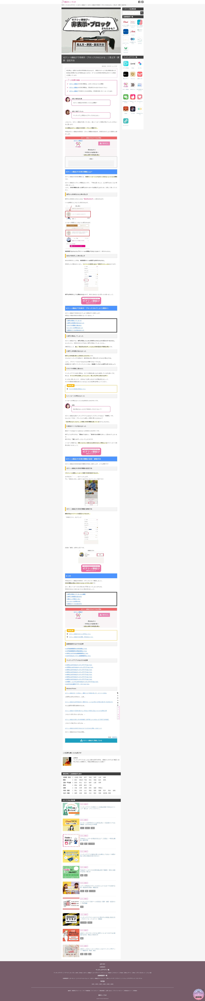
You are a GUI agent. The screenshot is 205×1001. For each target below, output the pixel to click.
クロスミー (116, 972)
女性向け (89, 922)
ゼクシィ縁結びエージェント (140, 26)
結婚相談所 (102, 967)
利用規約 (135, 990)
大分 (90, 793)
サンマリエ (139, 978)
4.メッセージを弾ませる (73, 601)
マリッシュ (104, 972)
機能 (82, 843)
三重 (90, 785)
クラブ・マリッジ (126, 44)
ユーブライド (96, 972)
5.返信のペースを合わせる (74, 603)
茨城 (95, 780)
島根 (90, 790)
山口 (85, 790)
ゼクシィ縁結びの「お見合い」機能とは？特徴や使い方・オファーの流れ (86, 693)
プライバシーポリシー (118, 990)
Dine (134, 972)
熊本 (95, 793)
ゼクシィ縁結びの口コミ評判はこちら (80, 634)
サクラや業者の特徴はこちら (77, 389)
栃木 (99, 780)
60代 (112, 984)
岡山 (75, 790)
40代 (104, 984)
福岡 (75, 793)
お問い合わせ (109, 990)
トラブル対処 (91, 843)
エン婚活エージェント (133, 43)
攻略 (86, 875)
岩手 (85, 777)
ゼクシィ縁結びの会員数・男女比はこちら (81, 637)
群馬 (104, 780)
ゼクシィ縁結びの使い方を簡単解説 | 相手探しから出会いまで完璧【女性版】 (87, 719)
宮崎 (99, 793)
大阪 (75, 788)
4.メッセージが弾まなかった (75, 327)
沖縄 (109, 793)
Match (110, 972)
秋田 (95, 777)
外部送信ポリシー (128, 990)
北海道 (76, 777)
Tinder (121, 972)
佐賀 (80, 793)
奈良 (90, 788)
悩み (90, 954)
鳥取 (95, 790)
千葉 (85, 780)
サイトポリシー (94, 990)
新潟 (75, 782)
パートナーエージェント (133, 26)
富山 (80, 782)
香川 (104, 790)
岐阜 (85, 785)
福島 (104, 777)
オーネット (73, 978)
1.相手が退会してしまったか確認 (76, 594)
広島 (80, 790)
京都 (85, 788)
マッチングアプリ (58, 972)
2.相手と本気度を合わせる (74, 596)
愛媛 (99, 790)
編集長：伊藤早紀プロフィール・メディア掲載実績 (79, 990)
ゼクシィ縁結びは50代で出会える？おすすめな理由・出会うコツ (83, 728)
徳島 (114, 790)
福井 (90, 782)
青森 (80, 777)
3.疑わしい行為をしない (73, 599)
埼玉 (90, 780)
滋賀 (95, 788)
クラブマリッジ (131, 978)
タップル (72, 972)
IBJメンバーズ (110, 978)
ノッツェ (123, 978)
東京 (75, 780)
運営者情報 (102, 990)
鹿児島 (105, 793)
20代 (97, 984)
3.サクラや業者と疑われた (74, 325)
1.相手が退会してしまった (74, 320)
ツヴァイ (117, 978)
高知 (109, 790)
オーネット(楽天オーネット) (126, 26)
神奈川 (81, 780)
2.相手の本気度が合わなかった (75, 323)
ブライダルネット (141, 972)
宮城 (90, 777)
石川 (85, 782)
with (77, 972)
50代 (108, 984)
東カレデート (128, 972)
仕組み (117, 698)
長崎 (85, 793)
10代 (93, 984)
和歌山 (100, 788)
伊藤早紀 (114, 737)
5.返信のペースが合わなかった (75, 330)
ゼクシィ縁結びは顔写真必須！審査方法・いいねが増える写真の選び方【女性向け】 (89, 702)
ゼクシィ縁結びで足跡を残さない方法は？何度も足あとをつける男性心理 (86, 710)
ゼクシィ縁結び (73, 84)
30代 (100, 984)
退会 (86, 843)
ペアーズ (66, 972)
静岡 (80, 785)
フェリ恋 (149, 972)
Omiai (81, 972)
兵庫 (80, 788)
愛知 (75, 785)
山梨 (95, 782)
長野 (99, 782)
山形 (99, 777)
